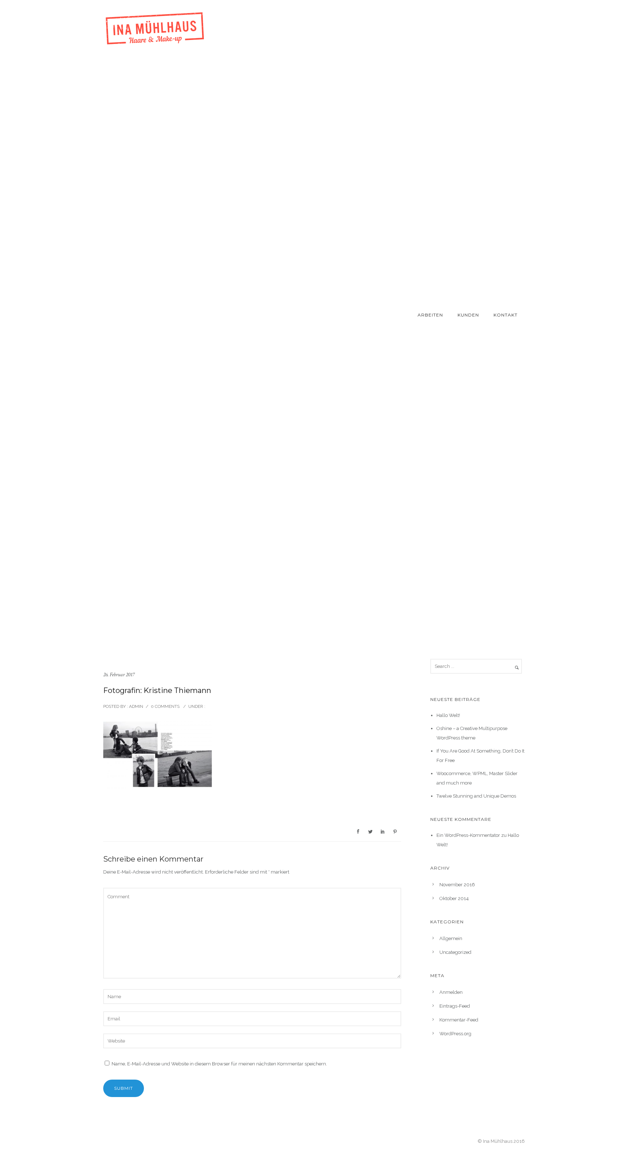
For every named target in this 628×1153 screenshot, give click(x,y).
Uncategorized (455, 952)
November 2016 (457, 884)
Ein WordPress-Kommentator (468, 835)
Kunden (468, 315)
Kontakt (506, 315)
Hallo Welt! (448, 715)
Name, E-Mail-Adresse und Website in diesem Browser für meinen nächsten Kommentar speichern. (219, 1064)
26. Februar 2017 (118, 674)
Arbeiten (430, 315)
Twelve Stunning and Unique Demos (476, 796)
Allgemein (450, 938)
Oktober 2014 (454, 898)
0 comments (165, 706)
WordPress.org (455, 1033)
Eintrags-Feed (454, 1006)
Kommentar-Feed (458, 1020)
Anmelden (451, 992)
